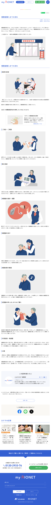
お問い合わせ (41, 2)
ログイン (29, 2)
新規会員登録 (20, 2)
